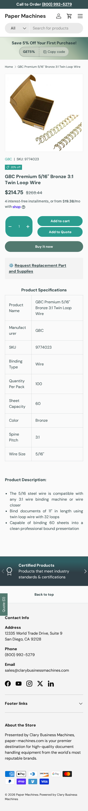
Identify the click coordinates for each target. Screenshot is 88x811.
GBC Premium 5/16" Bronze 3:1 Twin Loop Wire (49, 66)
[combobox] (44, 28)
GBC (8, 159)
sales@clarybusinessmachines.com (37, 670)
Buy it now (44, 246)
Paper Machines (27, 795)
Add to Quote (60, 232)
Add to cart (60, 221)
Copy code (56, 51)
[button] (69, 16)
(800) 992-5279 (20, 654)
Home (9, 66)
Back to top (44, 594)
